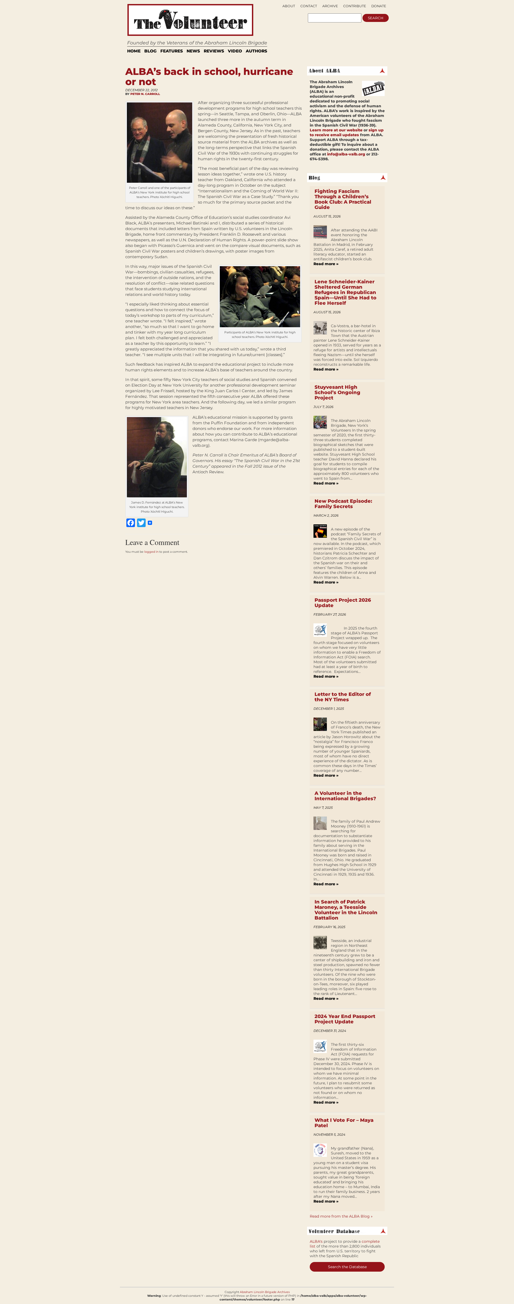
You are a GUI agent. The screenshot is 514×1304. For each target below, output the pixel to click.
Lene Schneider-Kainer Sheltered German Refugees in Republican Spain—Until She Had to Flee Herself (345, 292)
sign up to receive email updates (347, 132)
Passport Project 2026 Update (343, 602)
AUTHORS (256, 51)
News (193, 51)
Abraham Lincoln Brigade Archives (265, 1292)
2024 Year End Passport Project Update (345, 1019)
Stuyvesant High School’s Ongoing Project (337, 392)
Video (235, 51)
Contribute (354, 6)
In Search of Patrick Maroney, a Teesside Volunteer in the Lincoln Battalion (346, 910)
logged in (151, 552)
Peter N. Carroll (145, 94)
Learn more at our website (336, 130)
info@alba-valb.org (346, 154)
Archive (330, 6)
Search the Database (347, 1266)
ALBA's (316, 1241)
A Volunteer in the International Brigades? (345, 796)
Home (134, 51)
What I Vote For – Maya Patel (344, 1122)
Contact (308, 6)
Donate (378, 6)
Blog (150, 51)
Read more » (325, 263)
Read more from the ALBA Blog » (341, 1216)
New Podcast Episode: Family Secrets (343, 503)
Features (171, 51)
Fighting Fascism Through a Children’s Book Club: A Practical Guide (343, 199)
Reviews (214, 51)
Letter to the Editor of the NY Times (343, 697)
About (288, 6)
